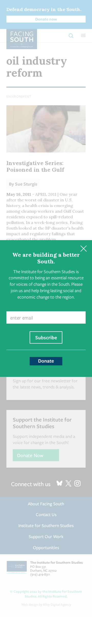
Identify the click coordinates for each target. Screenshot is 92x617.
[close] (83, 248)
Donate (46, 360)
